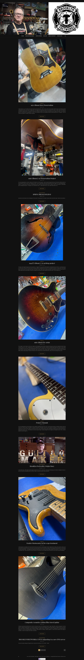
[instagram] (18, 656)
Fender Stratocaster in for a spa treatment (42, 543)
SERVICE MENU (39, 35)
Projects (42, 103)
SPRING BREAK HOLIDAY (42, 194)
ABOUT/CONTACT (52, 35)
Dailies (42, 620)
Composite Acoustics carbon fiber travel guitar (42, 622)
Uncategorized (42, 192)
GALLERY (45, 35)
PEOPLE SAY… (60, 35)
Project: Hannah (42, 423)
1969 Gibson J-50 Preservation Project (42, 178)
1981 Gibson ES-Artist (42, 342)
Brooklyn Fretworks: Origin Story (42, 466)
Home (22, 35)
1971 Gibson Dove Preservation (42, 105)
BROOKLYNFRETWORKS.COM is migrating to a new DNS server (42, 639)
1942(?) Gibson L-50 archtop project (42, 263)
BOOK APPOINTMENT (30, 35)
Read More (42, 116)
